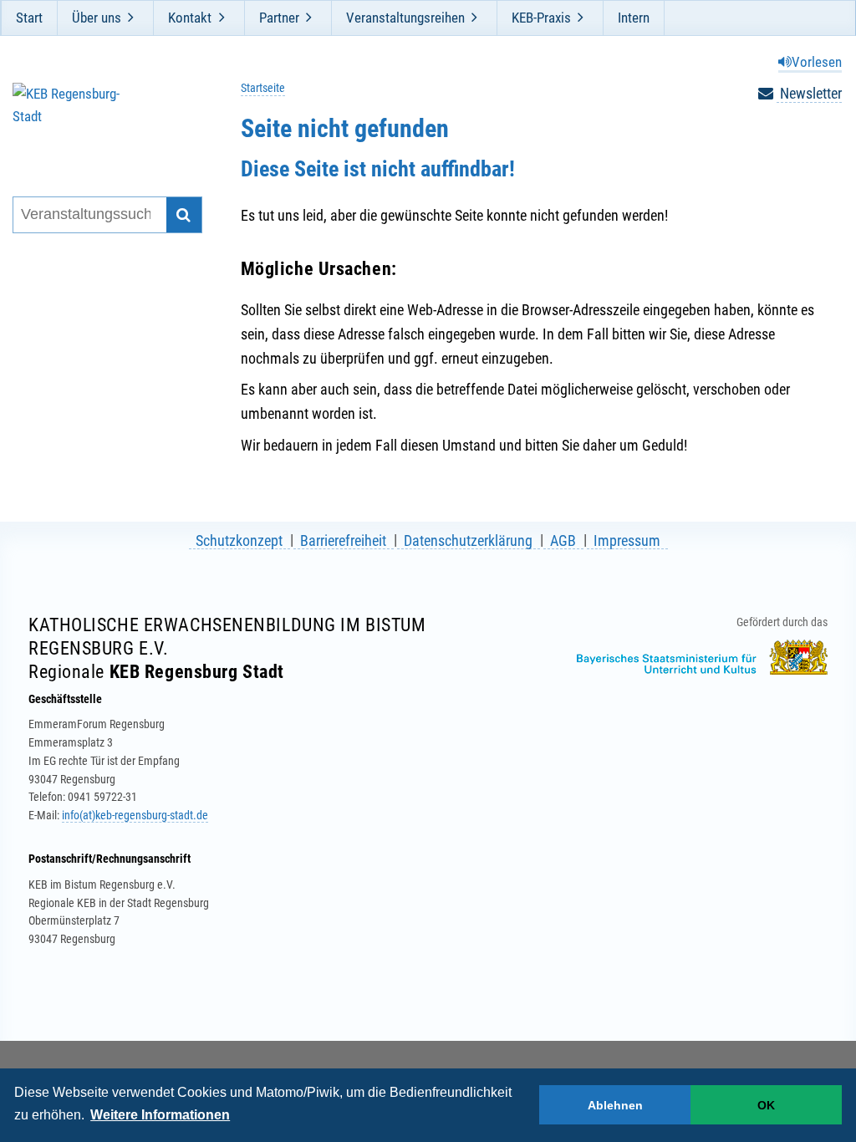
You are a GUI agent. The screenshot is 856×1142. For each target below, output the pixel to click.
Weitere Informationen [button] (160, 1115)
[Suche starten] (184, 215)
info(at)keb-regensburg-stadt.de (135, 815)
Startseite (263, 88)
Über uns (96, 17)
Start (29, 17)
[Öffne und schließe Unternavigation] (131, 17)
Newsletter (809, 93)
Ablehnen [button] (615, 1105)
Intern (634, 17)
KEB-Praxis (541, 17)
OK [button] (766, 1105)
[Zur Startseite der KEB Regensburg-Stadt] (99, 118)
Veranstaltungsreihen (405, 17)
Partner (279, 17)
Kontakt (189, 17)
